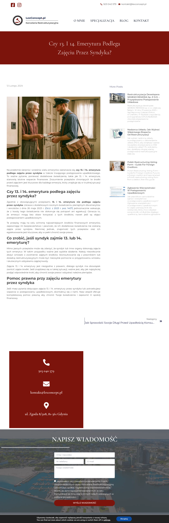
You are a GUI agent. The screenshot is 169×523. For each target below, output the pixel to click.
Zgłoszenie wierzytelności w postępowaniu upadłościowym (141, 190)
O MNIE (79, 21)
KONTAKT (141, 21)
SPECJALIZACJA (102, 21)
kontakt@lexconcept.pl (46, 392)
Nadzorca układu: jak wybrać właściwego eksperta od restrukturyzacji (143, 132)
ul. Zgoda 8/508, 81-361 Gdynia (46, 414)
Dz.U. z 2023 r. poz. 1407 (59, 208)
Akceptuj (124, 519)
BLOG (124, 21)
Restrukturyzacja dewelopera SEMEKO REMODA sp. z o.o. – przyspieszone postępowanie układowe (143, 98)
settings (107, 520)
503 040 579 (46, 371)
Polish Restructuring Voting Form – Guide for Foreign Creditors (142, 164)
